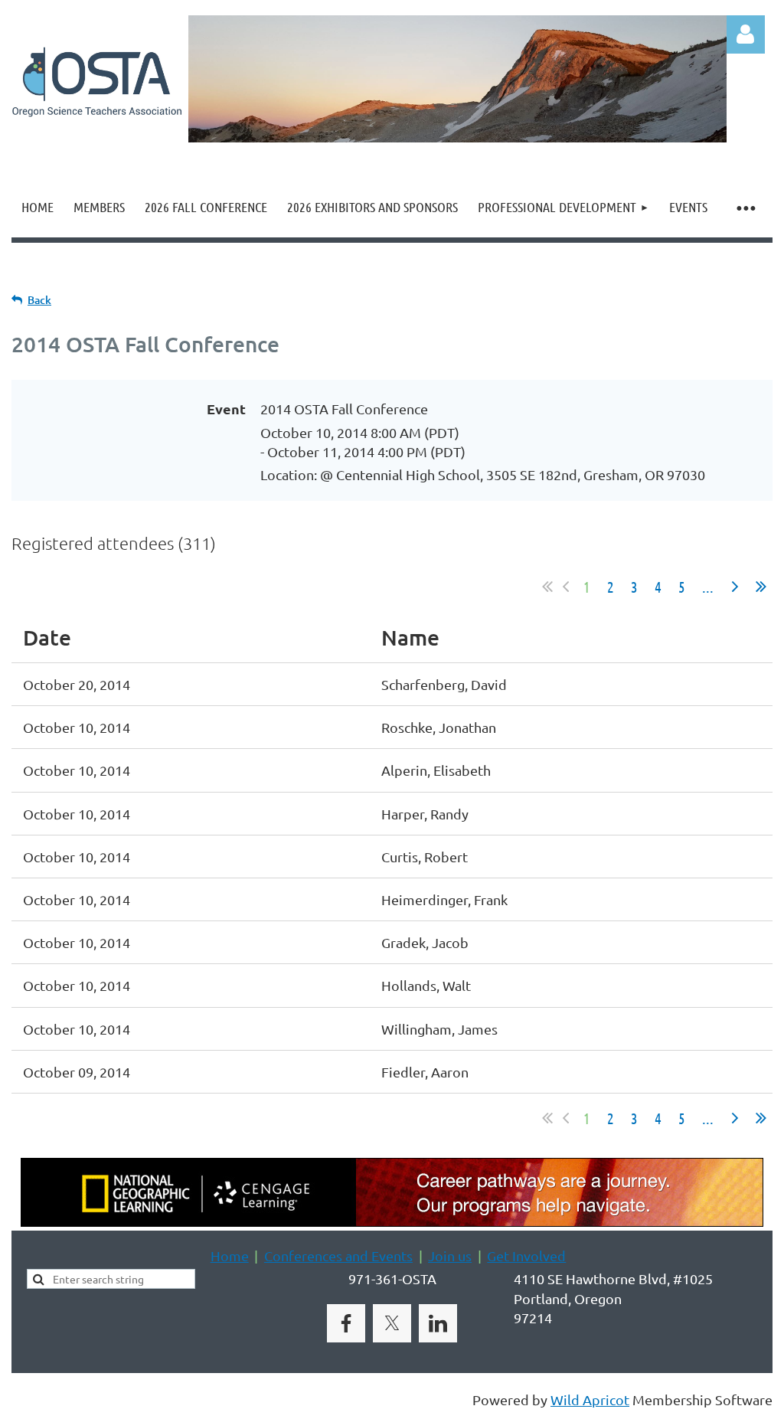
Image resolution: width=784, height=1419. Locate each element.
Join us (450, 1255)
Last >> (761, 586)
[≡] (745, 207)
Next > (735, 586)
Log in (746, 34)
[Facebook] (346, 1323)
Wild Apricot (589, 1399)
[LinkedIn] (438, 1323)
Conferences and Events (338, 1255)
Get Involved (526, 1255)
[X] (392, 1323)
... (708, 586)
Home (230, 1255)
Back (39, 300)
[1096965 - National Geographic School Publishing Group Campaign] (392, 1221)
